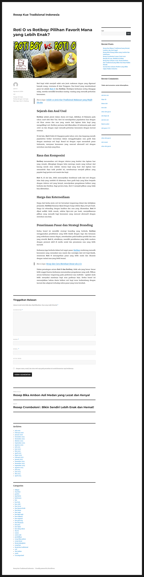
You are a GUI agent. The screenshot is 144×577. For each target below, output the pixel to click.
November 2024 (20, 463)
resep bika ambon (20, 539)
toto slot (104, 107)
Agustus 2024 (19, 467)
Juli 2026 (17, 431)
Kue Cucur (18, 506)
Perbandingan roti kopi (20, 99)
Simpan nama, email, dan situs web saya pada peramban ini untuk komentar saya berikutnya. (45, 368)
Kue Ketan (18, 510)
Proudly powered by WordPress (45, 568)
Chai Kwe (17, 492)
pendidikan (18, 537)
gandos (17, 494)
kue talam (18, 527)
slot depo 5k (105, 116)
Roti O (21, 101)
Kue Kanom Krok (20, 508)
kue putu (17, 525)
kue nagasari (19, 518)
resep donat (18, 541)
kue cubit (17, 504)
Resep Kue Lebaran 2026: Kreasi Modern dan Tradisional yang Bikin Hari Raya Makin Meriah (116, 63)
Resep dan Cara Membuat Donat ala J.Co (64, 264)
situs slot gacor (106, 112)
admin (15, 88)
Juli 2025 (17, 447)
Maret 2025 (18, 455)
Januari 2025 (19, 459)
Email (16, 349)
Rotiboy (26, 101)
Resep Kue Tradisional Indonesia (36, 14)
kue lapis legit (19, 514)
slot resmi (104, 142)
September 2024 (20, 465)
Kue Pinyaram (19, 522)
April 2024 (18, 476)
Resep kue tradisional (21, 547)
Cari (102, 31)
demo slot (104, 103)
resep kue (18, 545)
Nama (16, 339)
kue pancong (19, 520)
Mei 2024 (18, 474)
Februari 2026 (19, 433)
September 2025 (20, 443)
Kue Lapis (18, 512)
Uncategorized (19, 555)
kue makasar (19, 516)
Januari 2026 (19, 435)
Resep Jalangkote (20, 543)
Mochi (17, 531)
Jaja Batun (18, 496)
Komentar (18, 310)
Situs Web (17, 358)
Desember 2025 (20, 437)
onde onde (18, 535)
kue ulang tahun (20, 529)
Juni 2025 (18, 449)
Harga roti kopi (18, 97)
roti (14, 94)
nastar (17, 533)
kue (16, 500)
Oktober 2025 (19, 441)
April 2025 (18, 453)
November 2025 (20, 439)
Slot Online (18, 551)
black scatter (105, 124)
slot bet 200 (105, 95)
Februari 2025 (19, 457)
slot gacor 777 (105, 128)
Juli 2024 (17, 469)
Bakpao (17, 490)
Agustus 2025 (19, 445)
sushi (16, 553)
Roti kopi (16, 101)
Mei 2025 (18, 451)
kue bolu (17, 502)
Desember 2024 (20, 461)
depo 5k (103, 99)
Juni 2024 (18, 472)
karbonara (18, 498)
